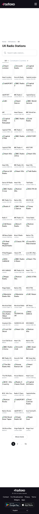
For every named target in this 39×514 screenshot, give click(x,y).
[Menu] (35, 4)
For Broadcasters (17, 497)
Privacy (27, 497)
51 (26, 444)
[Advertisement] (19, 25)
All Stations (12, 42)
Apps (23, 500)
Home (4, 42)
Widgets (17, 500)
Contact (6, 497)
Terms (34, 497)
